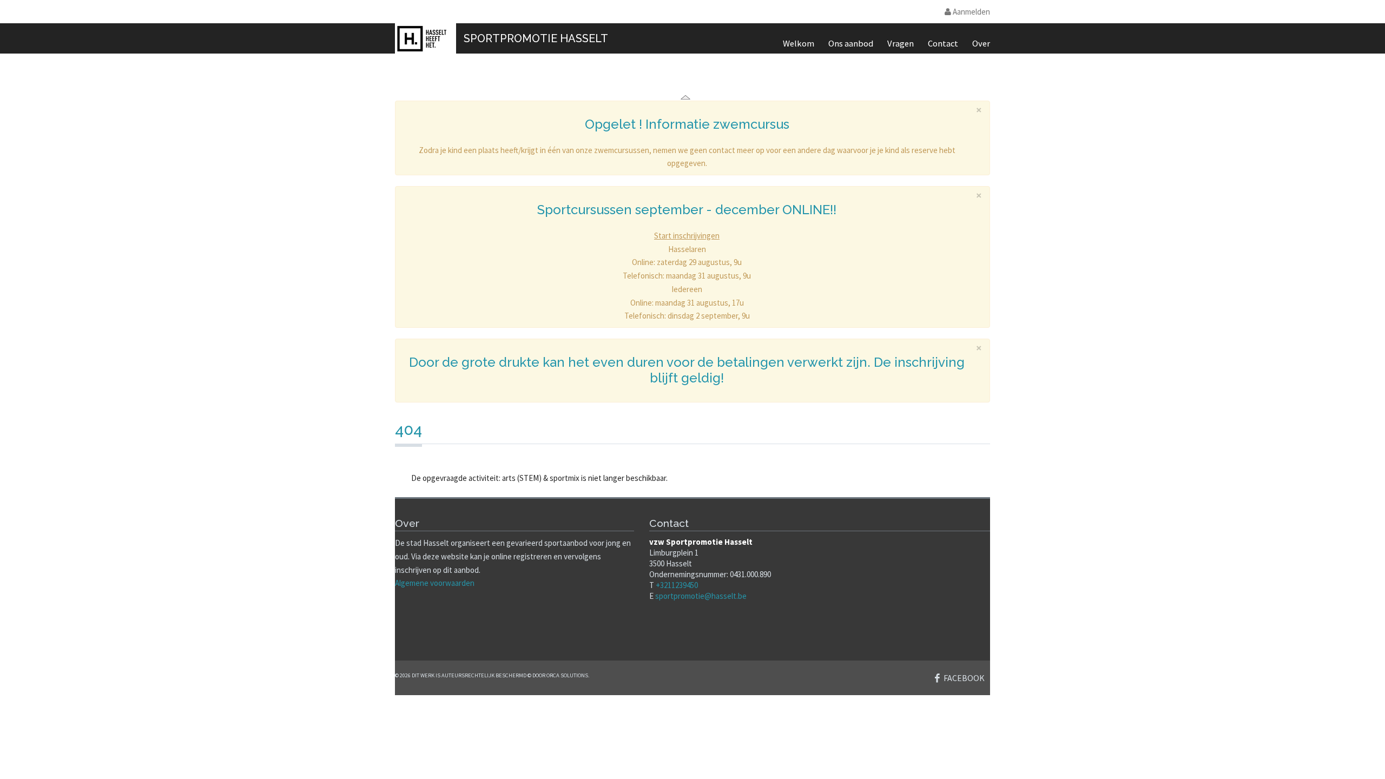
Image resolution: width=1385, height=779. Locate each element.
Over (981, 43)
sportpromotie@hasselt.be (701, 596)
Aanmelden (970, 11)
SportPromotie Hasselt (536, 38)
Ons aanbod (850, 43)
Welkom (798, 43)
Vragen (900, 43)
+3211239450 (677, 585)
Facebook (964, 677)
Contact (943, 43)
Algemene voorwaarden (434, 583)
